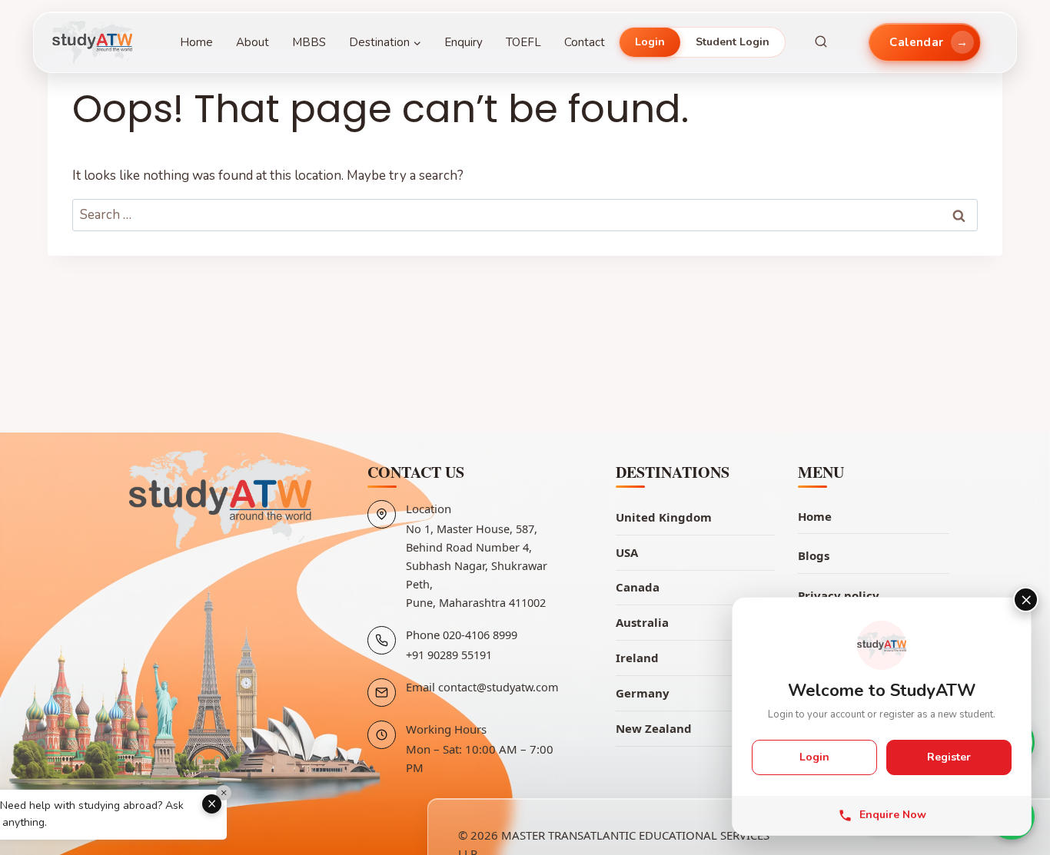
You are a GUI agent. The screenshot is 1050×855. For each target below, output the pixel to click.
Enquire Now (892, 815)
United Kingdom (664, 517)
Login (650, 42)
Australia (642, 622)
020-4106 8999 (480, 634)
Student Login (732, 42)
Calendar (916, 42)
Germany (643, 693)
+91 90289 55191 (449, 654)
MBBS (309, 42)
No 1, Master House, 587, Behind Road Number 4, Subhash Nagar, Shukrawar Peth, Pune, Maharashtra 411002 (476, 565)
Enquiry (463, 42)
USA (627, 552)
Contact (584, 42)
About (252, 42)
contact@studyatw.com (498, 686)
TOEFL (523, 42)
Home (196, 42)
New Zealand (654, 728)
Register (949, 757)
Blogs (813, 555)
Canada (638, 587)
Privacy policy (838, 595)
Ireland (637, 657)
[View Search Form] (821, 42)
